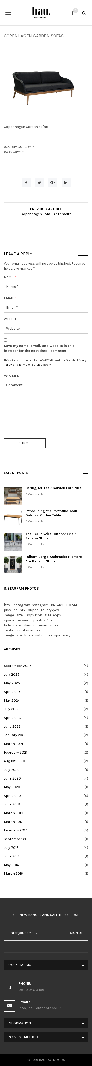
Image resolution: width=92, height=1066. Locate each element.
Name (10, 277)
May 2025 (12, 683)
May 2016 (11, 865)
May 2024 (12, 700)
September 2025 (17, 666)
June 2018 (12, 804)
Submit (25, 443)
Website (11, 319)
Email (10, 298)
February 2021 (15, 752)
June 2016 (12, 856)
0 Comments (34, 494)
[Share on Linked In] (66, 182)
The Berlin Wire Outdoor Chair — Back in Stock (52, 536)
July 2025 (11, 674)
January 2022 (15, 735)
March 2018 (13, 813)
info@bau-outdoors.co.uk (40, 1008)
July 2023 (12, 709)
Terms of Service (30, 364)
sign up (76, 933)
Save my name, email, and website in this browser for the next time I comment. (39, 348)
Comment (12, 376)
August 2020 (14, 761)
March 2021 (13, 744)
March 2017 (13, 821)
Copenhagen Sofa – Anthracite (46, 214)
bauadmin (16, 151)
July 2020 (12, 770)
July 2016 (11, 847)
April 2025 (12, 692)
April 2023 (12, 718)
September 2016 (17, 839)
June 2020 (12, 778)
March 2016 (13, 873)
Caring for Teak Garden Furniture (53, 488)
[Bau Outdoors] (46, 12)
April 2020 (12, 796)
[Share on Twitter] (39, 182)
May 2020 (12, 787)
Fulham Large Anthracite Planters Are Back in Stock (53, 559)
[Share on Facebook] (26, 182)
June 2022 (12, 726)
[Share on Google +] (52, 182)
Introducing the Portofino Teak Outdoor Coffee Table (51, 513)
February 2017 (15, 830)
